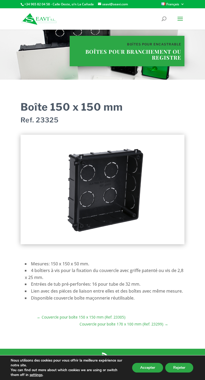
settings (36, 375)
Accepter (147, 367)
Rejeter (179, 367)
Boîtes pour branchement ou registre (133, 54)
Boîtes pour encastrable (154, 44)
